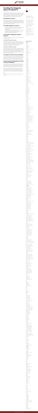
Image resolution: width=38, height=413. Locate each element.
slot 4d (27, 280)
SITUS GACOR (27, 207)
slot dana (27, 100)
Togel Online (27, 395)
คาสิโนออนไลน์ (28, 52)
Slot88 (26, 332)
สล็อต (26, 43)
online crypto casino (28, 260)
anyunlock (27, 180)
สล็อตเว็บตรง (27, 79)
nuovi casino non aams (29, 171)
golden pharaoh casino (29, 81)
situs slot (27, 358)
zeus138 (27, 350)
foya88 (27, 97)
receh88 (27, 101)
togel (26, 281)
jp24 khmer (27, 88)
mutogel (27, 375)
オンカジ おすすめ (28, 144)
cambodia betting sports (29, 366)
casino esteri (27, 152)
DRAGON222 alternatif (29, 263)
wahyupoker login (28, 377)
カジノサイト (27, 132)
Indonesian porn (28, 376)
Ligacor (27, 387)
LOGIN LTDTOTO (28, 262)
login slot (27, 349)
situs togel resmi (28, 355)
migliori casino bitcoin (28, 153)
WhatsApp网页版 (28, 369)
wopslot (27, 165)
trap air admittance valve (29, 279)
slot (26, 138)
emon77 (27, 54)
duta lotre (27, 275)
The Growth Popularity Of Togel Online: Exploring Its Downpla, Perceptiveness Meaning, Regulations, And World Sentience (30, 25)
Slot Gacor (27, 342)
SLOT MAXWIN (28, 311)
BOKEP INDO (27, 278)
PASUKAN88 (27, 45)
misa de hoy (27, 394)
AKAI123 (27, 57)
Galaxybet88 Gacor (28, 295)
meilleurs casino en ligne (29, 244)
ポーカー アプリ (28, 155)
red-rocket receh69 (28, 98)
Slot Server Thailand (28, 391)
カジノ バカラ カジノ (28, 145)
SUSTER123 (27, 61)
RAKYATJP (27, 58)
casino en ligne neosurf (29, 181)
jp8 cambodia (27, 93)
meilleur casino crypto (28, 133)
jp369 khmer (27, 90)
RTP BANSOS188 (28, 312)
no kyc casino (27, 200)
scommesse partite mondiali (29, 190)
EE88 (26, 293)
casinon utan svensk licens (29, 401)
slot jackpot (27, 339)
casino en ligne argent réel (29, 119)
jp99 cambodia (28, 91)
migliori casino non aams (29, 224)
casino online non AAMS (29, 159)
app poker (27, 302)
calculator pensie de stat (29, 400)
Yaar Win (27, 125)
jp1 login (27, 368)
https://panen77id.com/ (28, 198)
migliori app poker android (29, 257)
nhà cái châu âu (28, 299)
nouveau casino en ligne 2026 (29, 258)
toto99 (26, 382)
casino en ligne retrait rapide (29, 142)
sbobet (27, 364)
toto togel (27, 402)
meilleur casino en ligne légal (29, 250)
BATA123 (27, 56)
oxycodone (27, 266)
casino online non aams (29, 307)
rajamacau (27, 379)
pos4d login (27, 267)
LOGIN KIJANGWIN (28, 204)
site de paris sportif (28, 162)
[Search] (27, 11)
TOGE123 (27, 62)
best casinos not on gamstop (29, 83)
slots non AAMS (28, 223)
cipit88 (27, 252)
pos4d (26, 177)
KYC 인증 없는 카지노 (28, 297)
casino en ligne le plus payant (29, 146)
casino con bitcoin (28, 110)
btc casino (27, 186)
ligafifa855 (27, 82)
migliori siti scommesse (29, 285)
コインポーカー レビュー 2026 (29, 143)
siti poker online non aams (29, 245)
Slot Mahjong (27, 383)
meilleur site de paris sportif (29, 108)
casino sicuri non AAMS (29, 172)
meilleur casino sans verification (30, 160)
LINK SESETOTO (28, 276)
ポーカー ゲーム (28, 147)
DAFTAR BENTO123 (28, 206)
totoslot (27, 320)
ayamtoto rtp (27, 150)
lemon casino (27, 47)
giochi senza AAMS (28, 234)
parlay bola (27, 75)
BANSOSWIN (27, 55)
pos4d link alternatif (28, 188)
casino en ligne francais (29, 239)
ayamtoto (27, 128)
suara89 (27, 102)
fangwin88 (27, 253)
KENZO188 (27, 66)
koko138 (27, 74)
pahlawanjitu (27, 340)
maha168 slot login (28, 73)
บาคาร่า (27, 359)
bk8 (26, 290)
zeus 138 (27, 385)
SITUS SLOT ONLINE (28, 205)
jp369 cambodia (28, 89)
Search (27, 8)
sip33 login (27, 174)
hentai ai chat (19, 16)
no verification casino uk (29, 235)
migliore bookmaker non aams (29, 170)
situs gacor (27, 141)
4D (26, 384)
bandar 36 (27, 321)
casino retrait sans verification (29, 241)
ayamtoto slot (27, 124)
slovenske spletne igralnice (29, 106)
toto (26, 261)
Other (4, 72)
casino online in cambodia (29, 334)
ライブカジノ (27, 111)
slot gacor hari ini (28, 370)
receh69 (27, 99)
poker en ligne (27, 284)
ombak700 (27, 322)
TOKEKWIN (27, 64)
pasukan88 (27, 46)
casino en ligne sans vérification (30, 161)
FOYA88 (27, 44)
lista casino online (28, 109)
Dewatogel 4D (27, 373)
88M (26, 287)
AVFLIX (27, 286)
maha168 (27, 72)
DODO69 (27, 63)
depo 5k (27, 129)
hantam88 (27, 259)
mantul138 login (28, 156)
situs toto (27, 199)
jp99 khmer (27, 92)
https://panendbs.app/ (28, 195)
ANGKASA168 (27, 70)
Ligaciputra (27, 343)
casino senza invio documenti (29, 308)
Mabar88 (27, 406)
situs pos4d (27, 173)
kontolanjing (27, 289)
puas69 (27, 137)
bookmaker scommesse (29, 154)
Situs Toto (27, 404)
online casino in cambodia (29, 333)
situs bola (27, 351)
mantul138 (27, 71)
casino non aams (28, 164)
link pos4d (27, 209)
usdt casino (27, 303)
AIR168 (27, 65)
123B (26, 294)
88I (26, 288)
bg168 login (27, 367)
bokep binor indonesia (28, 277)
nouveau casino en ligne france (30, 213)
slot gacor (27, 84)
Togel (26, 360)
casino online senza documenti (30, 117)
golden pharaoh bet (28, 80)
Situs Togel (27, 397)
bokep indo (27, 126)
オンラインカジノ (28, 298)
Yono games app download (29, 49)
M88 (26, 338)
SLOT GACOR (27, 313)
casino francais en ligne (29, 151)
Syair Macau (27, 347)
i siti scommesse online (29, 231)
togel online (27, 53)
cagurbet (27, 48)
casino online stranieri (28, 118)
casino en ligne (28, 163)
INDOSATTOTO (28, 114)
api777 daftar (27, 107)
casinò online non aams (29, 232)
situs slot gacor (28, 127)
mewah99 (27, 136)
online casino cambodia (29, 352)
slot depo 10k (27, 356)
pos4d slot (27, 365)
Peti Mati (27, 405)
